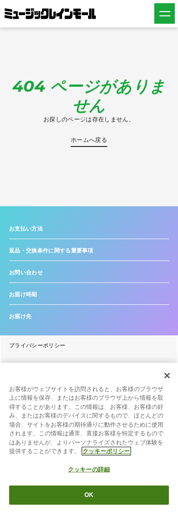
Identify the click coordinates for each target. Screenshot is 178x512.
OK (88, 494)
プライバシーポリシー (37, 345)
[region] (89, 437)
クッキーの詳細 (89, 469)
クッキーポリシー (106, 451)
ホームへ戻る (89, 139)
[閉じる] (167, 376)
